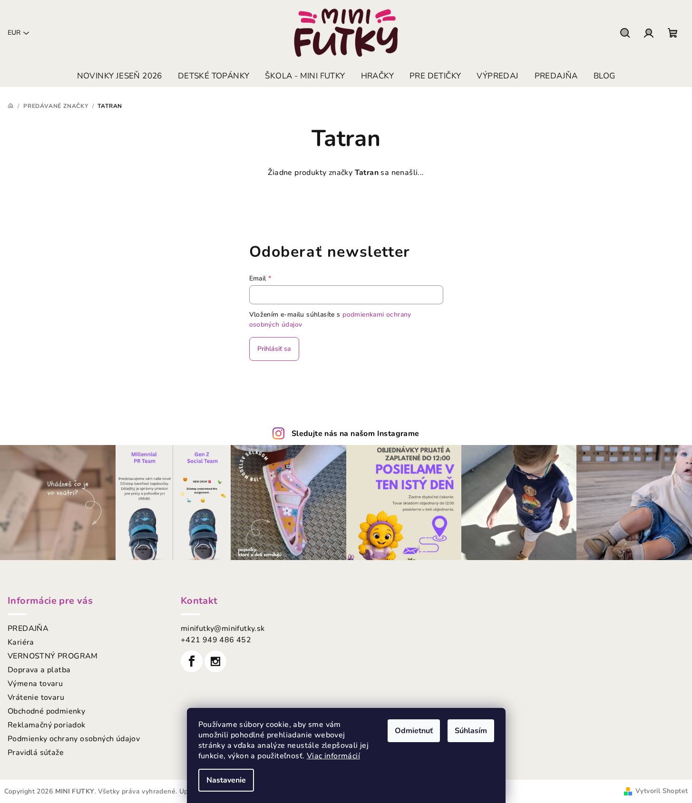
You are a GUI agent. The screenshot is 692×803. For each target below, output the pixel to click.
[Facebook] (192, 661)
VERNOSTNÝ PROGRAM (53, 656)
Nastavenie (226, 780)
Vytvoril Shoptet (661, 790)
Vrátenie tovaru (36, 697)
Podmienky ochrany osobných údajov (74, 739)
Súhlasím (471, 731)
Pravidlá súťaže (36, 752)
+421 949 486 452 (216, 640)
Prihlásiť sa (274, 348)
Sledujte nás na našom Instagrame (355, 433)
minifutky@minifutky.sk (223, 628)
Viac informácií (333, 756)
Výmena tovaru (35, 683)
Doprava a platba (39, 670)
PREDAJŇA (28, 628)
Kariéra (21, 642)
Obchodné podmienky (46, 711)
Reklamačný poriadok (47, 725)
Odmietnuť (414, 731)
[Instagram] (215, 661)
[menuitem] (119, 76)
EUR (14, 32)
